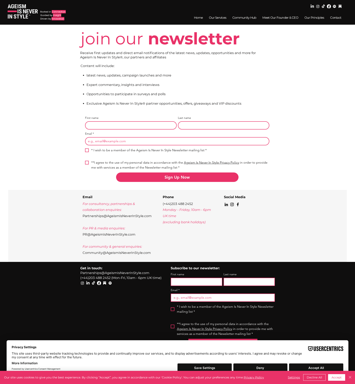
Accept (337, 377)
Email (89, 133)
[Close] (350, 377)
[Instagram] (318, 6)
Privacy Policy (254, 377)
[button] (244, 17)
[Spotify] (334, 6)
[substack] (340, 6)
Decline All (314, 377)
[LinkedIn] (312, 6)
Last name (184, 118)
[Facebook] (329, 6)
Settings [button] (294, 377)
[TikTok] (323, 6)
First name (92, 118)
